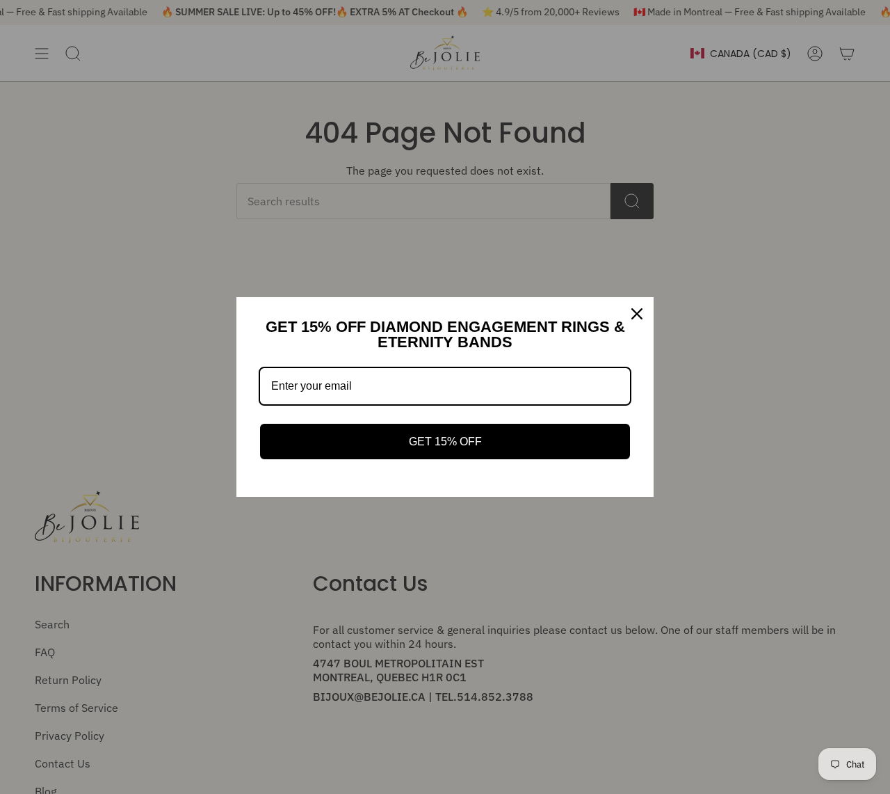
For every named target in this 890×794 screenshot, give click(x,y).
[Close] (637, 314)
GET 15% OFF (445, 441)
